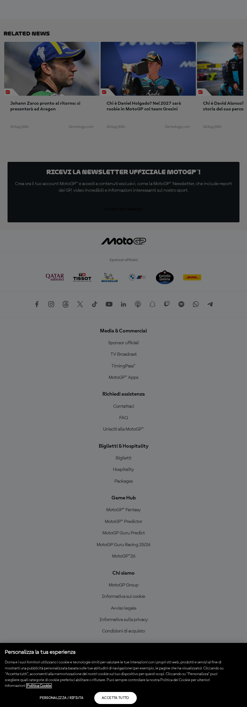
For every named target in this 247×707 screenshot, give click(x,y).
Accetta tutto (115, 698)
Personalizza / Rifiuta (61, 698)
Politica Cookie (39, 686)
